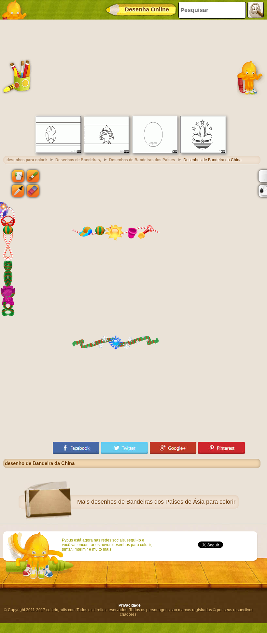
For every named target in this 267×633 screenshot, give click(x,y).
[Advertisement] (132, 66)
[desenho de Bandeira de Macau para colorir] (203, 152)
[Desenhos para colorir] (16, 10)
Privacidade (130, 605)
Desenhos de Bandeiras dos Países (142, 160)
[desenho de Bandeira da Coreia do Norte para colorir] (58, 152)
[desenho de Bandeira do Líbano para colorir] (106, 152)
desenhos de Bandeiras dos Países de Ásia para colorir (163, 502)
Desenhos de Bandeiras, (78, 160)
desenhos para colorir (27, 160)
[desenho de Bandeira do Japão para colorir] (154, 152)
